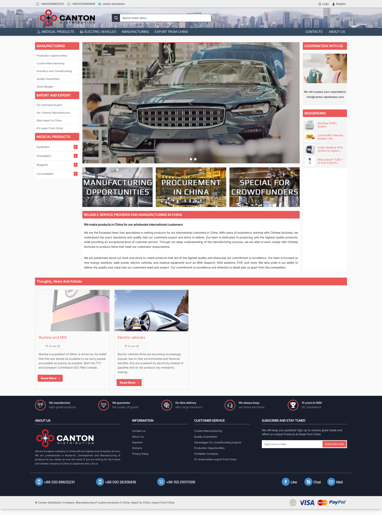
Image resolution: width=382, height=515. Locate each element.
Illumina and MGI (53, 337)
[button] (186, 159)
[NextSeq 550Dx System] (310, 125)
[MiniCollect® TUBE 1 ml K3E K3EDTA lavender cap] (310, 161)
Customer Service (209, 420)
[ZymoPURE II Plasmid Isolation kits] (310, 137)
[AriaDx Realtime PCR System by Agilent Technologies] (310, 149)
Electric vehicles (131, 337)
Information (142, 420)
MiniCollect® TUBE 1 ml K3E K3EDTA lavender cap (330, 161)
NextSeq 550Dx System (327, 125)
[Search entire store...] (116, 18)
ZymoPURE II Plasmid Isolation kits (330, 137)
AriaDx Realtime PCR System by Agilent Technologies (330, 149)
